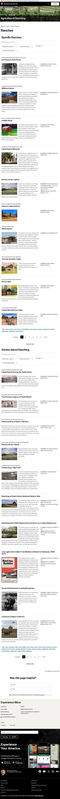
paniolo (39, 649)
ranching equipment (21, 649)
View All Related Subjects (8, 716)
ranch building (25, 329)
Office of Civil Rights (36, 790)
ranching (52, 329)
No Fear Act (34, 780)
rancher (44, 647)
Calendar (3, 725)
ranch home (17, 329)
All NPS (14, 737)
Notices (3, 787)
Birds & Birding (5, 711)
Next (45, 337)
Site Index (12, 725)
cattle (16, 647)
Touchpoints (41, 695)
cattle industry (20, 331)
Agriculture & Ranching (13, 18)
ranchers (49, 647)
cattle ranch (5, 331)
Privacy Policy (4, 783)
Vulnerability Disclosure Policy (39, 785)
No (14, 689)
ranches (39, 329)
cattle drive (12, 331)
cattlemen (29, 651)
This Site (5, 737)
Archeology (4, 709)
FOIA (2, 785)
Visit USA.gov (38, 795)
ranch (7, 329)
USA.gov (33, 787)
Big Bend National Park (27, 709)
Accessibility (4, 780)
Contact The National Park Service (10, 790)
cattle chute (52, 649)
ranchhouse (45, 329)
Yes (14, 684)
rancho (11, 329)
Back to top (30, 344)
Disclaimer (33, 783)
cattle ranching (21, 651)
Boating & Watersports (6, 714)
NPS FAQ (3, 792)
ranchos (34, 649)
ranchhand (5, 649)
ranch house (32, 329)
